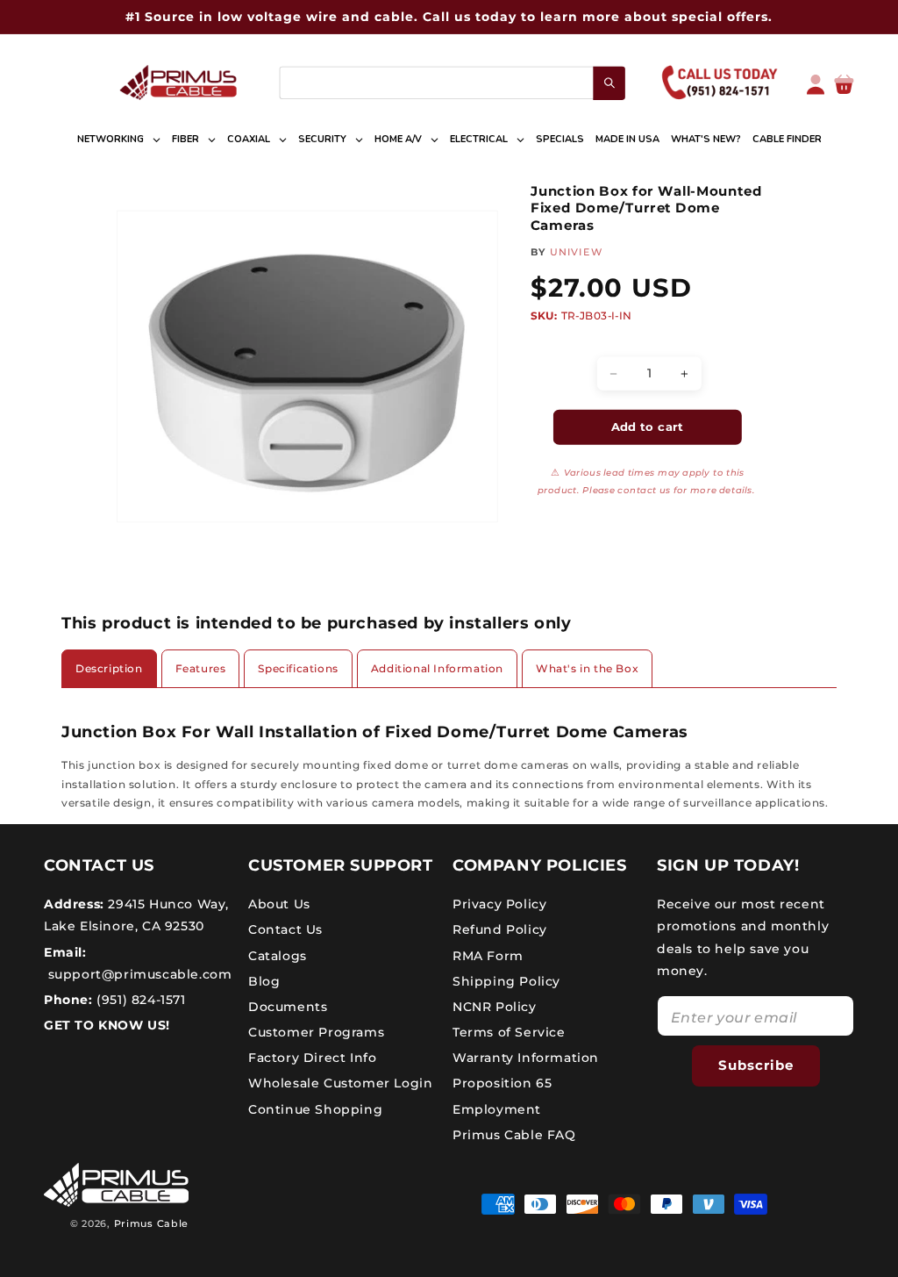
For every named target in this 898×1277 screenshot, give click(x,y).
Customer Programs (316, 1032)
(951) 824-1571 (139, 1000)
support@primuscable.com (138, 974)
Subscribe (756, 1065)
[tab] (109, 668)
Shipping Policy (506, 981)
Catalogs (277, 956)
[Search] (609, 83)
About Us (279, 904)
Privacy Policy (499, 904)
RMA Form (488, 956)
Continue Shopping (315, 1109)
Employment (497, 1109)
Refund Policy (500, 929)
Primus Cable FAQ (514, 1135)
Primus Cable (151, 1223)
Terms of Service (509, 1032)
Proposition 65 (502, 1083)
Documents (287, 1007)
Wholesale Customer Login (340, 1083)
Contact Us (285, 929)
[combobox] (451, 83)
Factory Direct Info (312, 1057)
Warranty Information (526, 1057)
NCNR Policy (495, 1007)
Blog (264, 981)
